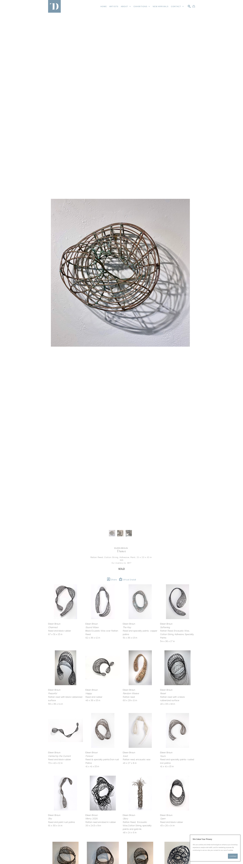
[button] (126, 6)
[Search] (189, 6)
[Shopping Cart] (194, 6)
